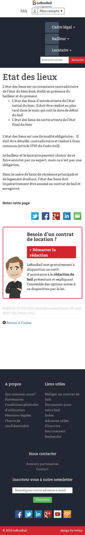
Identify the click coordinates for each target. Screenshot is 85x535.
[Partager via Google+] (56, 216)
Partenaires (14, 399)
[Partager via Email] (77, 216)
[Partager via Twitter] (35, 216)
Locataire (55, 50)
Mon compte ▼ (51, 11)
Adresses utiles (57, 421)
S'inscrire (52, 426)
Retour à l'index (19, 323)
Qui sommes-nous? (20, 394)
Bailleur (55, 39)
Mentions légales (18, 415)
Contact (42, 469)
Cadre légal (55, 27)
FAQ (24, 11)
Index (49, 415)
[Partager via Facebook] (46, 216)
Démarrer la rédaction (43, 252)
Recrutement (55, 431)
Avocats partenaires (42, 464)
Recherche (53, 437)
